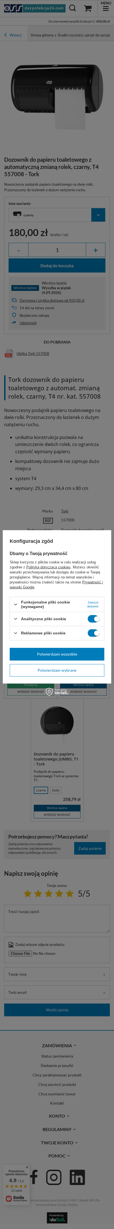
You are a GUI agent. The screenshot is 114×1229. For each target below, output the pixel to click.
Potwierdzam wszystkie (57, 654)
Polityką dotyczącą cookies (48, 567)
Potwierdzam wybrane (57, 670)
